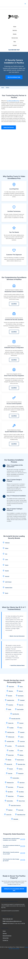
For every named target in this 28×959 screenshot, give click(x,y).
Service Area (15, 37)
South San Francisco (16, 805)
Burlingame (21, 695)
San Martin (10, 791)
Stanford (10, 810)
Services (15, 30)
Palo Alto (10, 773)
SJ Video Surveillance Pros (13, 100)
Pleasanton (21, 773)
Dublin (9, 709)
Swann (6, 565)
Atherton (11, 691)
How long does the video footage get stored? (11, 860)
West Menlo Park (21, 814)
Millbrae (21, 755)
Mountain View (21, 764)
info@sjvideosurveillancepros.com (14, 921)
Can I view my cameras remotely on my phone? (11, 846)
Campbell (22, 700)
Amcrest (7, 576)
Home (14, 26)
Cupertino (10, 704)
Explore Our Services (9, 127)
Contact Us (5, 940)
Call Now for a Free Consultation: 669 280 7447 (14, 889)
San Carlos (10, 787)
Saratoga (21, 796)
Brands (14, 34)
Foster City (10, 723)
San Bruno (22, 782)
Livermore (22, 741)
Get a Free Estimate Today (14, 77)
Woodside (15, 819)
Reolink (7, 570)
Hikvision (7, 542)
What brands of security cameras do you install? (11, 853)
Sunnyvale (20, 810)
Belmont (21, 691)
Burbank (10, 695)
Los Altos (9, 746)
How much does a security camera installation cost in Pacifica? (11, 839)
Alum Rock (11, 686)
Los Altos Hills (21, 746)
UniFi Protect (8, 582)
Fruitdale (11, 727)
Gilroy (20, 727)
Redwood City (10, 782)
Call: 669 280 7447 (14, 50)
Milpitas (9, 759)
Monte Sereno (20, 759)
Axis (6, 554)
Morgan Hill (9, 764)
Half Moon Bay (10, 732)
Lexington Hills (10, 741)
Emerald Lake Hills (15, 718)
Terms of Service (15, 948)
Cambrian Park (10, 700)
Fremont (21, 723)
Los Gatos (11, 750)
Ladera (21, 736)
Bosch (6, 593)
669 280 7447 (9, 919)
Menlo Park (11, 755)
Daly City (21, 704)
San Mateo (21, 791)
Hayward (22, 732)
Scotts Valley (10, 801)
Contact (15, 45)
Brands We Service (7, 935)
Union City (8, 814)
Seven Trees (22, 801)
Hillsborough (11, 736)
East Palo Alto (16, 714)
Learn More (14, 303)
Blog (15, 41)
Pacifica (7, 87)
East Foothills (20, 709)
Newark (11, 768)
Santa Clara (10, 796)
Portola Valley (16, 778)
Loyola (21, 750)
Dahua (6, 548)
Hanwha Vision (8, 587)
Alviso (21, 686)
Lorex (6, 559)
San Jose (21, 787)
